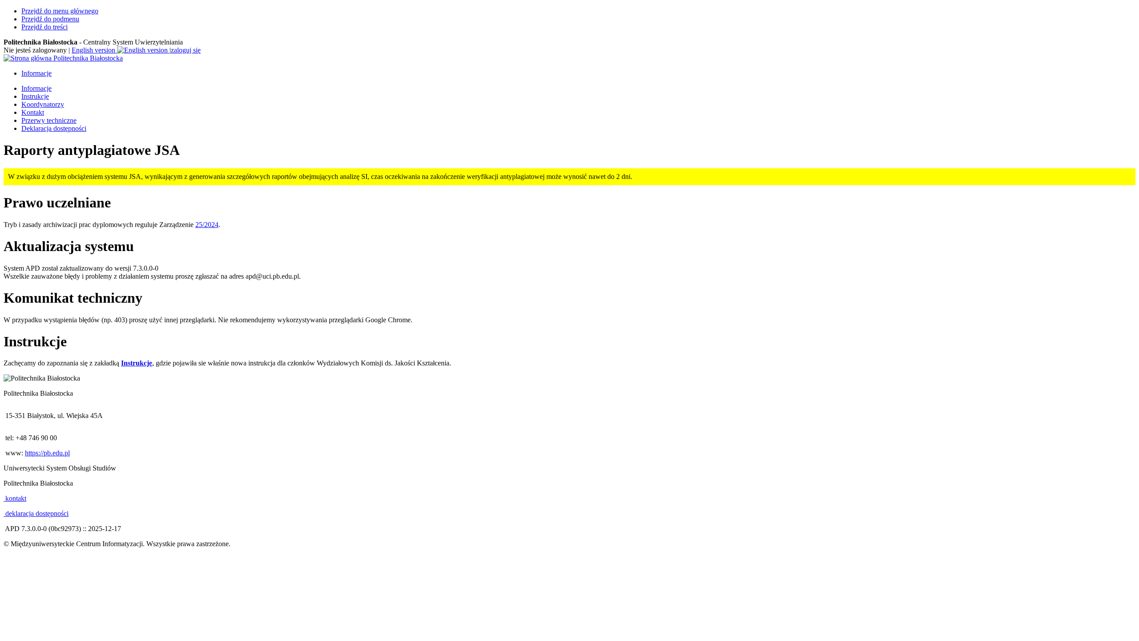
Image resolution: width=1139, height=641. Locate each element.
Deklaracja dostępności (53, 128)
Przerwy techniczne (49, 120)
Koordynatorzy (42, 104)
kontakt (15, 498)
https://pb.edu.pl (47, 453)
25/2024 (206, 224)
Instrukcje (35, 96)
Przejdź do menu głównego (59, 11)
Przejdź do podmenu (50, 19)
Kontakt (32, 112)
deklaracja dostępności (36, 513)
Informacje (36, 73)
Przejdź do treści (44, 27)
